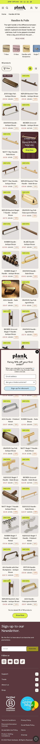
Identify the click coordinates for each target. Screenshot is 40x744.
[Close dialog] (37, 352)
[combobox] (19, 382)
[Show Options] (34, 382)
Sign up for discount (20, 388)
